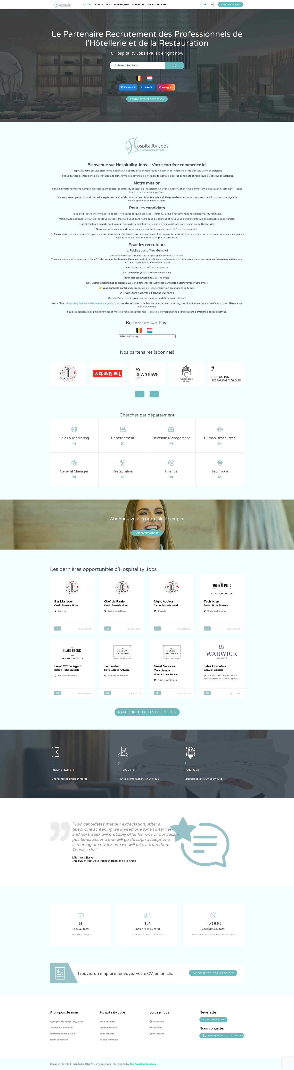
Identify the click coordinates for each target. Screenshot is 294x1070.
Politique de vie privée (62, 1033)
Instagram (167, 87)
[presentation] (139, 394)
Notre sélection (108, 1027)
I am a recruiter (230, 4)
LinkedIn (148, 87)
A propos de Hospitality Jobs (66, 1021)
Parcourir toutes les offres (213, 973)
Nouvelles (138, 4)
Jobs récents (107, 1033)
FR (205, 4)
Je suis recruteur (109, 1039)
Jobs (98, 4)
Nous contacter (157, 4)
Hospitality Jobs (81, 1064)
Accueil (86, 4)
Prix (108, 4)
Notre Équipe (121, 4)
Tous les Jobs (107, 1021)
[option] (114, 842)
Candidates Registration (147, 99)
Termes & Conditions (62, 1027)
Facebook (129, 87)
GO (175, 65)
